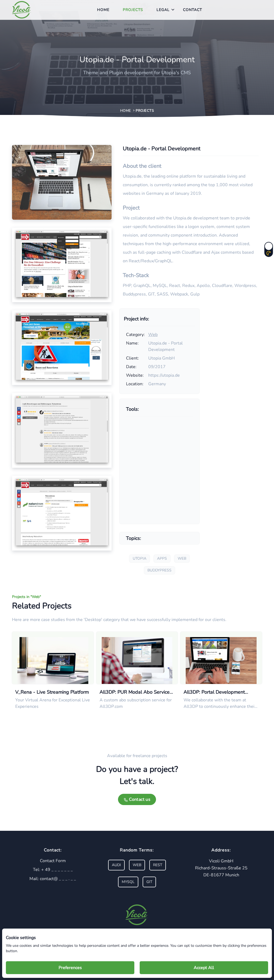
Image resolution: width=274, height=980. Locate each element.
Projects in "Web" (26, 596)
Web (153, 335)
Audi (116, 864)
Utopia (139, 558)
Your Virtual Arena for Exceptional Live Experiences (52, 703)
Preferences (70, 968)
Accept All (204, 968)
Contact (192, 9)
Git (149, 881)
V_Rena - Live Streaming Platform (52, 692)
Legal (163, 9)
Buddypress (159, 570)
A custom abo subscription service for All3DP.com (136, 703)
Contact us (139, 799)
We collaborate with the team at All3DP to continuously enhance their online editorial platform (220, 703)
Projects (133, 9)
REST (157, 864)
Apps (162, 558)
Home (103, 9)
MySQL (128, 881)
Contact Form (53, 861)
